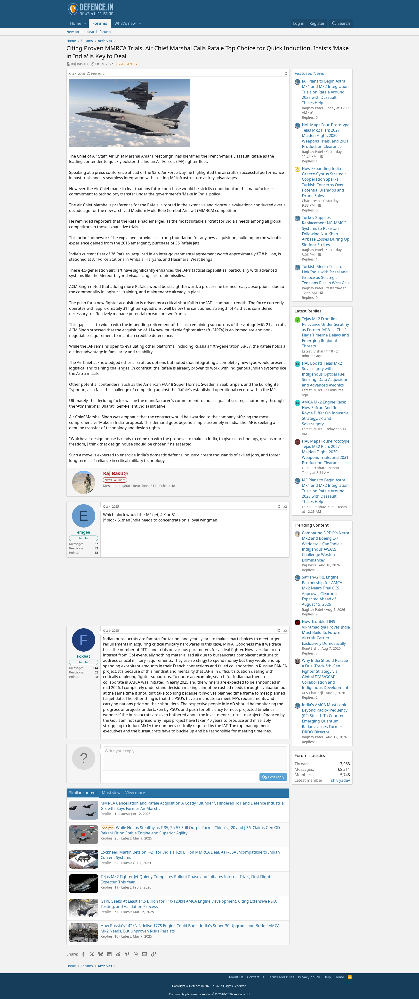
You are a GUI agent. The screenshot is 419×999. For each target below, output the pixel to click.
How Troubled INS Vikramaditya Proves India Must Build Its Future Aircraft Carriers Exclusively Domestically (326, 632)
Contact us (255, 977)
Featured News (309, 73)
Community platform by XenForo (209, 994)
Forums (99, 23)
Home (75, 23)
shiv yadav (340, 780)
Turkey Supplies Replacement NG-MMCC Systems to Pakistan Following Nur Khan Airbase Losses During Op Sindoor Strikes (325, 231)
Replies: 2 (98, 73)
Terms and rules (281, 977)
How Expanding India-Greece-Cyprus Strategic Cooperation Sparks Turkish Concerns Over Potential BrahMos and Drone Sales (324, 182)
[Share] (285, 73)
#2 (285, 506)
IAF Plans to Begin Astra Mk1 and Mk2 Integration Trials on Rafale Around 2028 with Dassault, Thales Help (325, 92)
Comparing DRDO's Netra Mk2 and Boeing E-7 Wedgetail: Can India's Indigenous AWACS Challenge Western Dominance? (325, 546)
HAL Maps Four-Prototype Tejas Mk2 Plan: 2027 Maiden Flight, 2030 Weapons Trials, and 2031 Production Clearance (325, 135)
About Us (236, 977)
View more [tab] (135, 792)
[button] (85, 23)
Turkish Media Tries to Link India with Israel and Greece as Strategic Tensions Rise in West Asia (326, 274)
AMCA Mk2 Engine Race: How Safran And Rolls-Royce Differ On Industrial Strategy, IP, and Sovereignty (325, 413)
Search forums (99, 31)
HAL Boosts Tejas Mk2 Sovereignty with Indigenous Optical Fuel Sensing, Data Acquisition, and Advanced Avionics (325, 374)
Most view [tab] (111, 792)
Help (327, 977)
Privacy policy (309, 977)
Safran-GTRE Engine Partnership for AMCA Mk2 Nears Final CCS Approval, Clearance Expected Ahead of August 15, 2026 (322, 590)
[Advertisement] (178, 592)
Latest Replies (308, 311)
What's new (125, 23)
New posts (74, 31)
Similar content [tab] (83, 792)
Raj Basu (78, 63)
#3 (285, 630)
